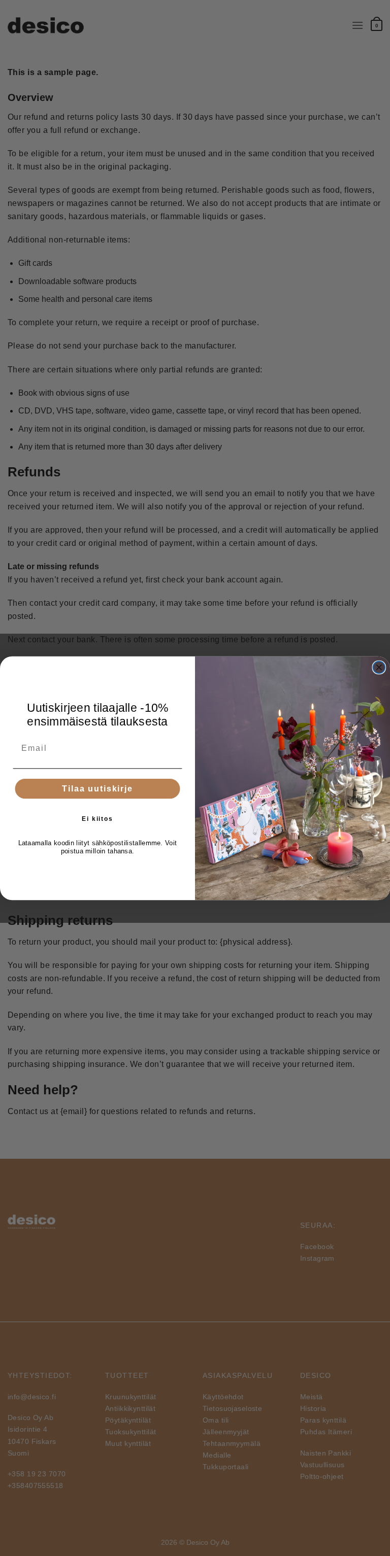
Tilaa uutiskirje (97, 788)
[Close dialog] (379, 667)
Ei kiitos (97, 818)
